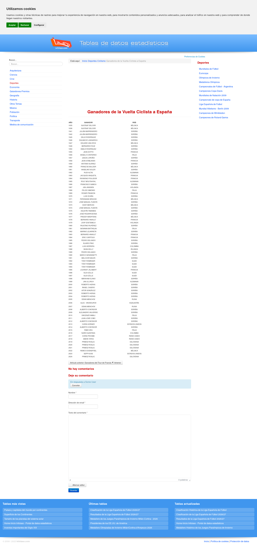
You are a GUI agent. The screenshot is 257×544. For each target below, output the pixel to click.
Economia (14, 87)
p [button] (70, 480)
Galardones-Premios (19, 91)
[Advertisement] (35, 148)
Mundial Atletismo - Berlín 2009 (214, 108)
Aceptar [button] (12, 25)
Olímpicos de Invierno (209, 77)
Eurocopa (203, 73)
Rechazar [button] (25, 25)
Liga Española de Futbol (210, 104)
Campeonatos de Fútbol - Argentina (216, 86)
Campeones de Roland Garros (213, 117)
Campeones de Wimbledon (212, 113)
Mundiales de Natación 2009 (212, 95)
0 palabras (183, 480)
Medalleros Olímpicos (209, 82)
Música (13, 107)
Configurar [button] (39, 25)
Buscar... (12, 60)
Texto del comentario (77, 412)
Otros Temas (16, 103)
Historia (13, 99)
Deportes (14, 83)
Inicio (206, 541)
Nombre (72, 392)
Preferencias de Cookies (194, 56)
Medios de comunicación (21, 124)
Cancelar (76, 385)
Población (14, 112)
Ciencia (13, 74)
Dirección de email (76, 402)
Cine (12, 78)
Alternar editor (78, 485)
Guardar (73, 490)
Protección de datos (239, 541)
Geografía (14, 95)
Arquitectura (15, 70)
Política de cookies (220, 541)
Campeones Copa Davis (210, 90)
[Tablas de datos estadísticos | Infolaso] (61, 43)
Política (13, 116)
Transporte (15, 120)
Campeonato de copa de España (214, 99)
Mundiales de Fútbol (208, 68)
